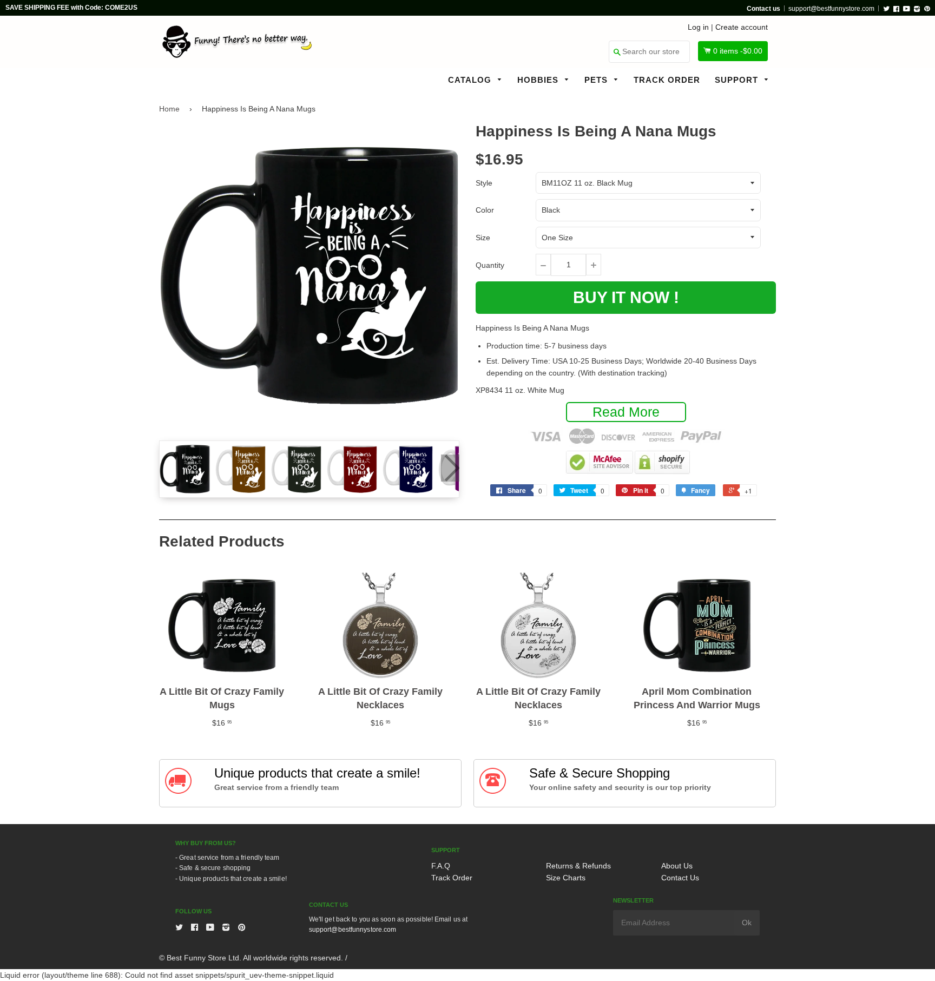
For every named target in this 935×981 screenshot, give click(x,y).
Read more (626, 411)
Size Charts (565, 877)
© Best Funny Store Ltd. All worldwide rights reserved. (251, 957)
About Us (677, 865)
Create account (741, 27)
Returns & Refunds (578, 865)
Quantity (490, 265)
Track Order (667, 79)
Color (485, 210)
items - (737, 51)
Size (483, 237)
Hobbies (539, 79)
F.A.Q (440, 865)
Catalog (471, 79)
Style (484, 183)
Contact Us (680, 877)
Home (169, 108)
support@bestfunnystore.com (831, 8)
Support (738, 79)
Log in (698, 27)
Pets (597, 79)
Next (450, 468)
